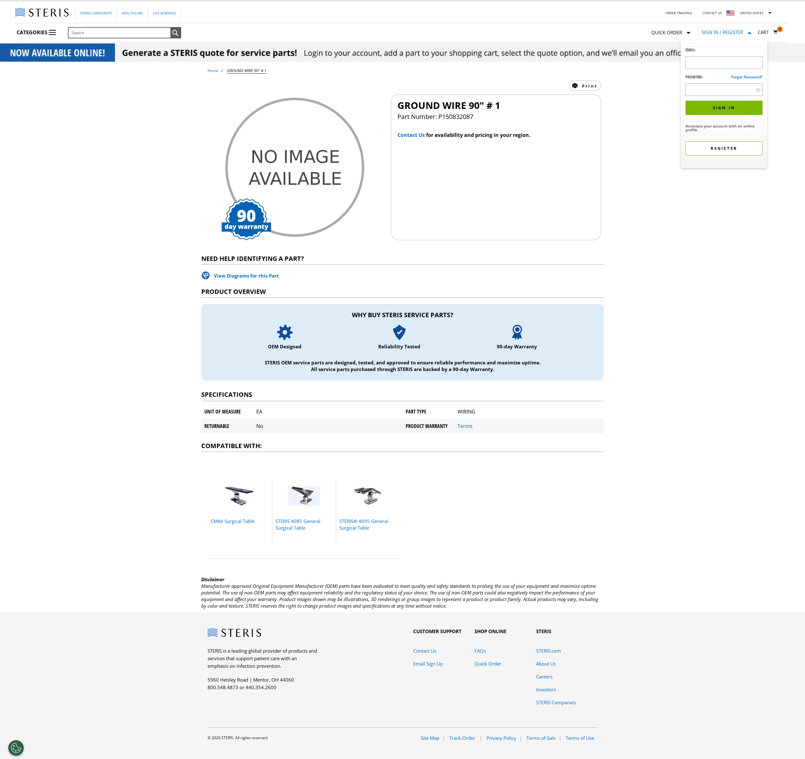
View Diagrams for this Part (246, 276)
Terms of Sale (541, 738)
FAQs (480, 651)
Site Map (430, 738)
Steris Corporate (96, 13)
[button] (175, 33)
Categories (33, 32)
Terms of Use (580, 738)
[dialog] (724, 105)
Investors (546, 689)
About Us (546, 664)
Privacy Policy (501, 738)
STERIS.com (548, 651)
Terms (465, 426)
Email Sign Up (428, 664)
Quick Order (488, 664)
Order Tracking (678, 13)
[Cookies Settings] (16, 748)
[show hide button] (758, 90)
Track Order (462, 738)
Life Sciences (164, 13)
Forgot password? (747, 77)
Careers (544, 676)
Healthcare (132, 13)
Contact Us (712, 13)
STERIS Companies (556, 702)
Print (588, 86)
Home (213, 70)
